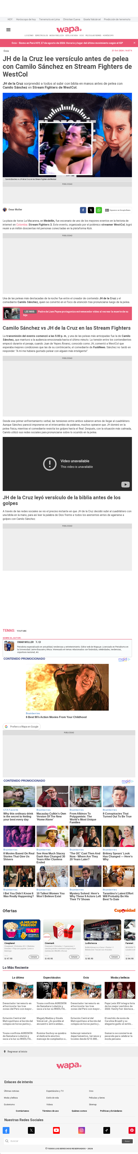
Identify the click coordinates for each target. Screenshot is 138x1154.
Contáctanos (22, 1111)
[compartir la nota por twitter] (91, 210)
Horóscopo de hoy (26, 19)
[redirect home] (69, 33)
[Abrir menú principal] (8, 29)
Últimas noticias (11, 1091)
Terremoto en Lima (49, 19)
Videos (49, 1104)
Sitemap (92, 1104)
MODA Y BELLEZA (56, 35)
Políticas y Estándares (111, 1111)
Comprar (33, 957)
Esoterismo (9, 1104)
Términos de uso (50, 1111)
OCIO (81, 35)
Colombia (21, 224)
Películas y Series (97, 1098)
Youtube (21, 631)
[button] (134, 43)
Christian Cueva (71, 19)
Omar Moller (15, 209)
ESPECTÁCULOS (41, 35)
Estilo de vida (52, 1098)
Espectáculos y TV (55, 1091)
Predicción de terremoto (117, 19)
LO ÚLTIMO (29, 35)
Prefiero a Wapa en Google (24, 726)
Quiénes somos (79, 1111)
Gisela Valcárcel (92, 19)
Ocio (6, 50)
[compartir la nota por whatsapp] (99, 210)
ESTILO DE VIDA (71, 35)
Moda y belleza (11, 1098)
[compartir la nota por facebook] (83, 210)
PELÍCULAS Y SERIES (93, 35)
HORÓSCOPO (108, 35)
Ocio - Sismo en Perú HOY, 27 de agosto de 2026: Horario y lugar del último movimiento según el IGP (67, 43)
